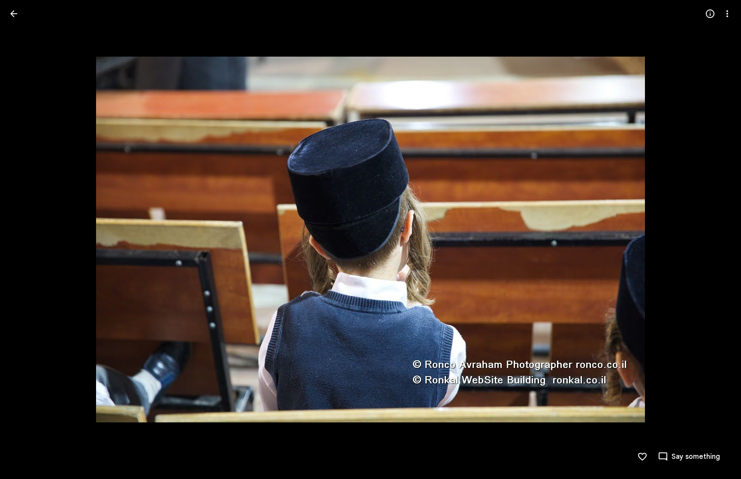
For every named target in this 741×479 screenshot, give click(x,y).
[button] (24, 240)
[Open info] (710, 13)
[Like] (642, 457)
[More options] (727, 13)
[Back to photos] (13, 13)
